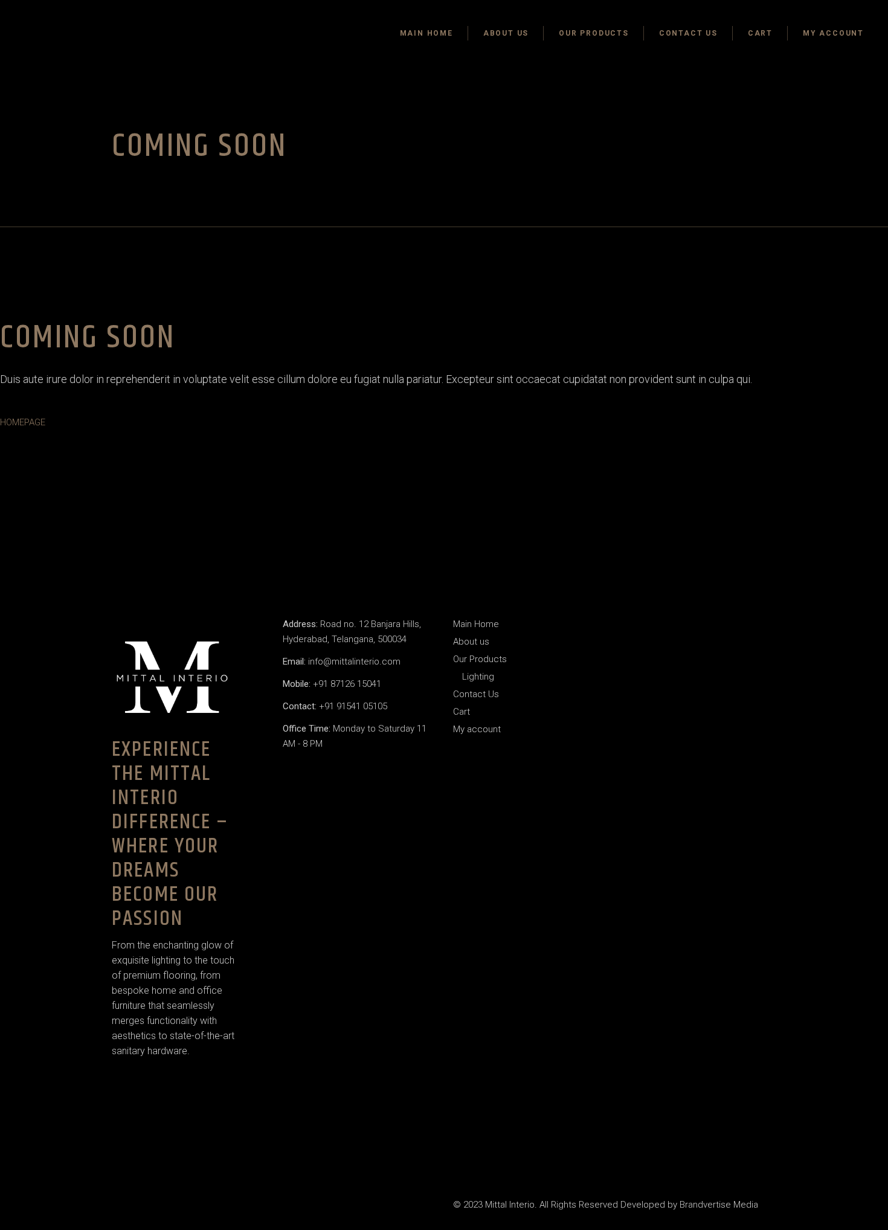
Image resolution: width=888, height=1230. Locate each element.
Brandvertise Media (719, 1204)
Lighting (478, 676)
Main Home (476, 624)
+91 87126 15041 (332, 683)
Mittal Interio (510, 1204)
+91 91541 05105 (335, 706)
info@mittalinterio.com (342, 661)
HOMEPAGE (22, 422)
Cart (461, 711)
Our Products (480, 659)
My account (477, 729)
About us (471, 641)
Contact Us (476, 694)
